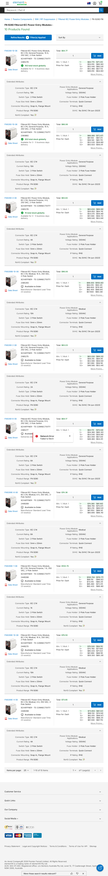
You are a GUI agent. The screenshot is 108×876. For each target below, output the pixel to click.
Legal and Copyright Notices (34, 846)
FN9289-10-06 (10, 51)
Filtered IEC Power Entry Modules (73, 19)
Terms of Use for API (78, 846)
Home (7, 19)
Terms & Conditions (58, 846)
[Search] (101, 10)
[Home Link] (25, 3)
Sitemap (93, 846)
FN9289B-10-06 (11, 271)
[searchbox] (51, 10)
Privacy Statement (12, 846)
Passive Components (22, 19)
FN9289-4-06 (10, 198)
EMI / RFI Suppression (45, 19)
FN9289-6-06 (10, 419)
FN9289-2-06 (10, 345)
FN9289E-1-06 (10, 566)
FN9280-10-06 (10, 124)
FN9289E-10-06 (11, 635)
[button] (7, 3)
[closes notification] (69, 436)
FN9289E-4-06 (11, 700)
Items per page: (14, 770)
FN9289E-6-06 (11, 492)
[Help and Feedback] (100, 868)
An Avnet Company (12, 861)
